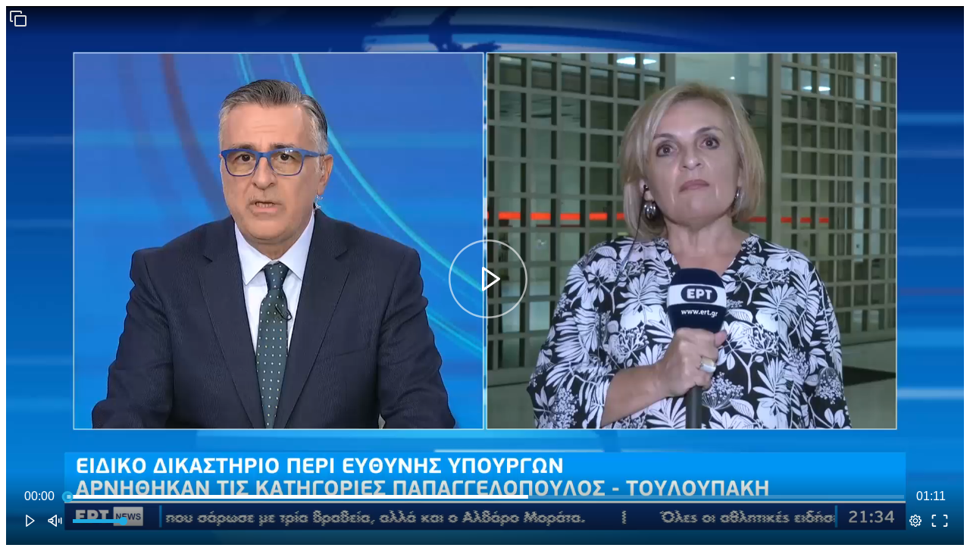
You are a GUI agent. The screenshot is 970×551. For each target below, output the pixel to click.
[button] (18, 18)
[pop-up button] (915, 521)
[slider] (485, 496)
